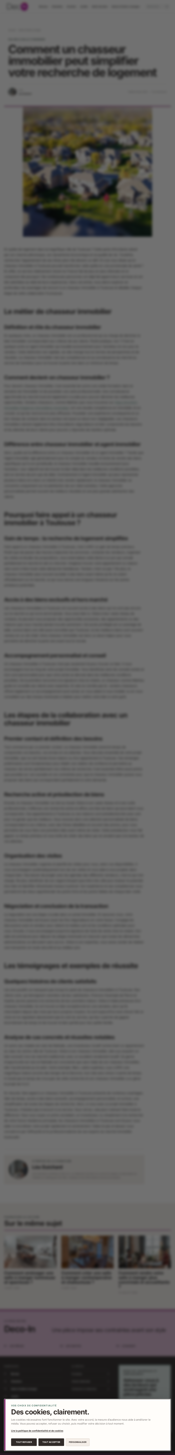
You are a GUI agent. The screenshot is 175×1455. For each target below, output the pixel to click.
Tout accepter (51, 1442)
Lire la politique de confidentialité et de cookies (37, 1430)
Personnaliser (77, 1442)
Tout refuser (24, 1442)
